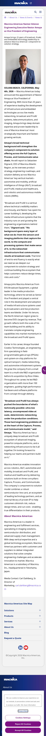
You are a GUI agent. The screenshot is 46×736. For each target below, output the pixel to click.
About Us (9, 627)
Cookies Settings (23, 718)
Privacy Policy (23, 711)
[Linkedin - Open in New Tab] (20, 648)
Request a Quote (12, 638)
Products (8, 616)
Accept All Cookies (23, 730)
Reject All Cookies (23, 724)
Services (8, 621)
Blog (6, 632)
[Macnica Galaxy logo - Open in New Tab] (10, 679)
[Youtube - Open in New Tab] (26, 648)
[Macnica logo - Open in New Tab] (21, 3)
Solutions (9, 610)
